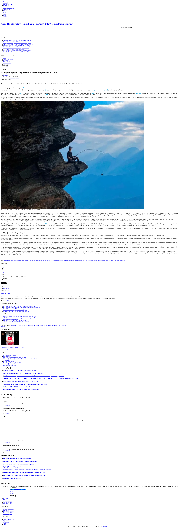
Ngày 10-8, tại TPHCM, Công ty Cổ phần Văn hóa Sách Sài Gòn (18, 44)
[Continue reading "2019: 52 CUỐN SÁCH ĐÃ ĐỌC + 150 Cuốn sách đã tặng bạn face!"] (19, 370)
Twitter (5, 14)
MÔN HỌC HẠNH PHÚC (9, 355)
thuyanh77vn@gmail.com (20, 489)
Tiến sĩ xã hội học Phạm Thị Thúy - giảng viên (14, 49)
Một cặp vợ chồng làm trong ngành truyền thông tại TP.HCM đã (18, 45)
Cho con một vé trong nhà (9, 364)
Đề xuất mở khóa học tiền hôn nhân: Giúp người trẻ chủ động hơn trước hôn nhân (21, 307)
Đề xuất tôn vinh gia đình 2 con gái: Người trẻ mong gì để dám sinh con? (19, 306)
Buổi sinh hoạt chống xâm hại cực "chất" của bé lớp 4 (15, 357)
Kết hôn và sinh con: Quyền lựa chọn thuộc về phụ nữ (15, 310)
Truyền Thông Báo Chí (14, 78)
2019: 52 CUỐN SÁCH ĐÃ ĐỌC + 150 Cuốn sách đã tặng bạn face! (23, 373)
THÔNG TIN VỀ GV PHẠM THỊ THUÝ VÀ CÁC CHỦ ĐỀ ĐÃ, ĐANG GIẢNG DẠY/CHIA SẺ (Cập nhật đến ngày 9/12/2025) (40, 378)
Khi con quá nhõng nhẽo (8, 361)
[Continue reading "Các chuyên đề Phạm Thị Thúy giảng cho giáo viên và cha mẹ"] (17, 386)
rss (4, 17)
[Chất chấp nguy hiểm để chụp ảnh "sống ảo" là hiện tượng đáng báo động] (89, 155)
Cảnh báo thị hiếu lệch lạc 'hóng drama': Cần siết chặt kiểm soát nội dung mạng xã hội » (47, 325)
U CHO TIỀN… (7, 360)
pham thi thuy (6, 288)
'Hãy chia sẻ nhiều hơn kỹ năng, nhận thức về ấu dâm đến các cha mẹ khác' (20, 358)
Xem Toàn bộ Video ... (5, 349)
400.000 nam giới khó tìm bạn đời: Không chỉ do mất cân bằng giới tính (24, 475)
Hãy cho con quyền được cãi (9, 365)
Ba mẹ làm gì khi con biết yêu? (12, 478)
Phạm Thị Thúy (6, 75)
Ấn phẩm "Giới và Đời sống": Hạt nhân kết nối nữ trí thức (16, 311)
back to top (3, 326)
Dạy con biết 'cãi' (7, 356)
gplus (4, 15)
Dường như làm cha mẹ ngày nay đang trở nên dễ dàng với (17, 43)
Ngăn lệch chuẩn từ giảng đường (10, 308)
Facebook (5, 12)
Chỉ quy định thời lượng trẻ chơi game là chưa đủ (17, 458)
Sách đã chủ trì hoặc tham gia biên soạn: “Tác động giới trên (17, 51)
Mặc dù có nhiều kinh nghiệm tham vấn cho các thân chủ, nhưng (18, 50)
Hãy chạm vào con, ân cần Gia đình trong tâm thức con (16, 48)
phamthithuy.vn (8, 300)
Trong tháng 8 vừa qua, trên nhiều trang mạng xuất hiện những (17, 46)
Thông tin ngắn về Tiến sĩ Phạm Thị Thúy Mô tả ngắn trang (17, 40)
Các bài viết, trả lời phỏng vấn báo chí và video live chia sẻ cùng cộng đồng (25, 384)
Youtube (5, 16)
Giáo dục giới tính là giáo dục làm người (12, 362)
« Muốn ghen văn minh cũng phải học (19, 325)
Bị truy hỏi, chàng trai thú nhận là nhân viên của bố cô (15, 41)
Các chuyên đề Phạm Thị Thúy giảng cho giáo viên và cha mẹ (21, 389)
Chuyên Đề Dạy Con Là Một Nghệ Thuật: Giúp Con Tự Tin (12, 347)
